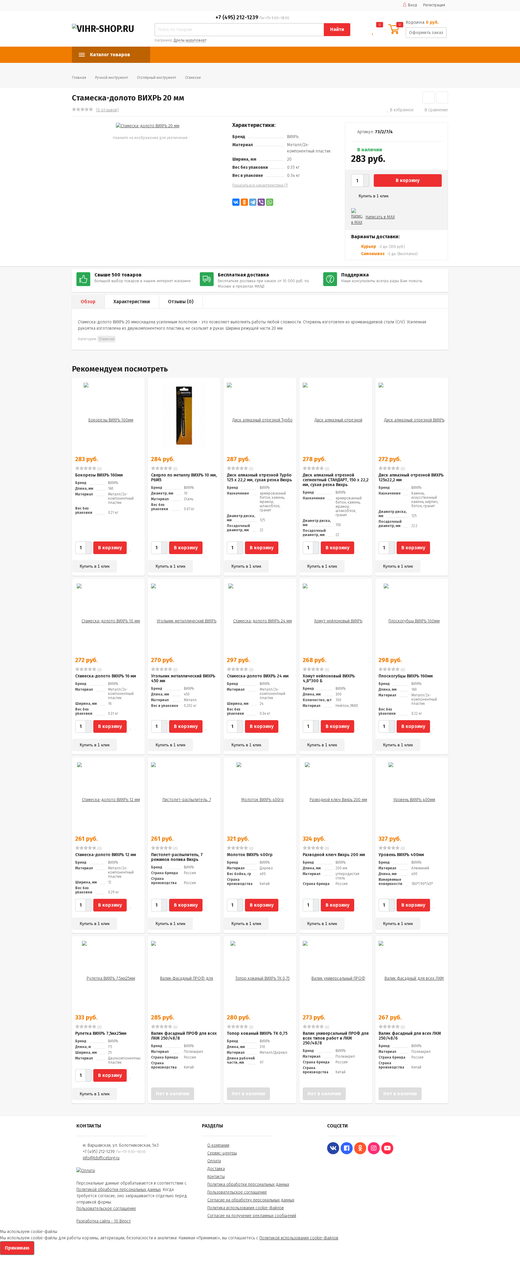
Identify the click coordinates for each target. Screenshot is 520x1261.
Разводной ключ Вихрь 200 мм (334, 854)
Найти (337, 29)
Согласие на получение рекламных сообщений (251, 1215)
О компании (218, 1145)
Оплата (214, 1161)
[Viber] (261, 202)
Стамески (193, 78)
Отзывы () (180, 301)
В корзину (407, 180)
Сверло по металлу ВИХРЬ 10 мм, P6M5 (184, 478)
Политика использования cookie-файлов (245, 1207)
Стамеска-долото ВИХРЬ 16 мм (105, 676)
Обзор (88, 301)
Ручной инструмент (111, 78)
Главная (79, 78)
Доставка (216, 1168)
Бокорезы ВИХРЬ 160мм (99, 475)
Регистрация (434, 5)
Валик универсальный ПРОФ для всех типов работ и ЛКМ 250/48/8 (336, 1038)
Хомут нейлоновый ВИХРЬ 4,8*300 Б (329, 678)
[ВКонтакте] (236, 202)
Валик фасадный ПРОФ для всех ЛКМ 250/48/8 (184, 1036)
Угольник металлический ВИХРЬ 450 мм (183, 678)
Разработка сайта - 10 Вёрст (103, 1221)
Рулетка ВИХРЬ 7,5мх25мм (100, 1033)
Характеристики (131, 301)
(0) (99, 469)
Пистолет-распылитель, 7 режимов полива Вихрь (177, 857)
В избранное (402, 110)
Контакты (216, 1176)
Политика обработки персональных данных (248, 1184)
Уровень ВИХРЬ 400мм (401, 854)
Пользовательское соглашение (106, 1208)
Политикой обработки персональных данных (118, 1189)
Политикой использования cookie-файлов (298, 1238)
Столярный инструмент (156, 78)
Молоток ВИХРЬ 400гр (250, 854)
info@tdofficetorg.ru (101, 1158)
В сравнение (436, 110)
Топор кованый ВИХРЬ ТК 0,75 (257, 1033)
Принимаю (17, 1248)
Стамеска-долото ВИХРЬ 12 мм (105, 854)
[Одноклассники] (244, 202)
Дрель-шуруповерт (190, 40)
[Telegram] (252, 202)
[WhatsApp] (269, 202)
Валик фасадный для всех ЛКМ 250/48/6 (410, 1036)
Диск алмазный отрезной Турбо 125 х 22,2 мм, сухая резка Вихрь (259, 478)
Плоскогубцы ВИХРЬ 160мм (406, 676)
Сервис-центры (222, 1153)
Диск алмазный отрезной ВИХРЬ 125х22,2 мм (411, 478)
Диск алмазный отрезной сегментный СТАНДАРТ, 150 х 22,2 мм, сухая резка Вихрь (336, 480)
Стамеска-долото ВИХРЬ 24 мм (258, 676)
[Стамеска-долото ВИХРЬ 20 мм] (147, 125)
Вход (412, 5)
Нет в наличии (172, 1093)
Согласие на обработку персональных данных (250, 1200)
